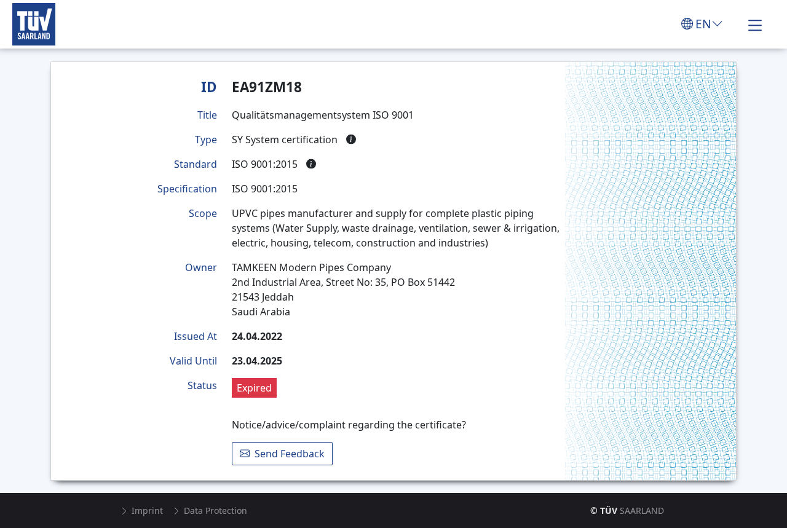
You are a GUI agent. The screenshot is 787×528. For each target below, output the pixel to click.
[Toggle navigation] (755, 24)
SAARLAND (627, 510)
